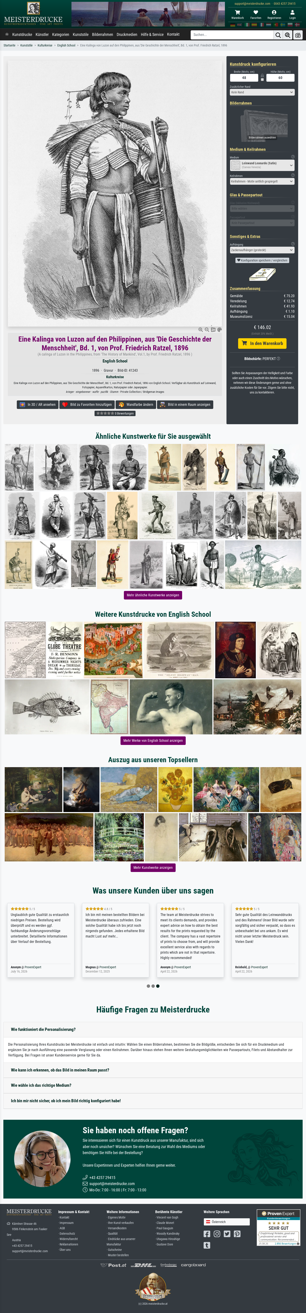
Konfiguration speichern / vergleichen (263, 260)
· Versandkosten (117, 1228)
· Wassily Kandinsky (167, 1234)
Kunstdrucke (22, 34)
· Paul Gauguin (164, 1228)
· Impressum (66, 1223)
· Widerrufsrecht (68, 1239)
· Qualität (112, 1234)
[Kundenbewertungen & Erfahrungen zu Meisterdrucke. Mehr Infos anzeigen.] (278, 1227)
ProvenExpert (33, 967)
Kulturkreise (45, 45)
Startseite (9, 45)
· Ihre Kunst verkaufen (120, 1223)
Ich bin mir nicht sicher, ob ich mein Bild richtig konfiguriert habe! (66, 1100)
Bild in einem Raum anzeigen (187, 404)
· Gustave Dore (164, 1244)
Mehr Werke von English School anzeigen (153, 740)
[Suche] (278, 35)
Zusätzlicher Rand (240, 86)
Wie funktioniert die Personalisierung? (43, 1029)
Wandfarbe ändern (138, 404)
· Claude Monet (164, 1223)
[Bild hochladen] (298, 35)
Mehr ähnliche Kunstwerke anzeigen (153, 595)
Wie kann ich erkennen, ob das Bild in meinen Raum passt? (60, 1070)
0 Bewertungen (124, 413)
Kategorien (60, 34)
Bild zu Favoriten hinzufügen (90, 404)
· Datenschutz (66, 1234)
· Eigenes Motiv (116, 1217)
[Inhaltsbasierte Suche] (287, 35)
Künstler (42, 34)
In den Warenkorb (265, 343)
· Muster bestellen (118, 1255)
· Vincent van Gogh (166, 1217)
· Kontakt (63, 1217)
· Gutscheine (114, 1250)
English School (66, 45)
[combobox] (262, 92)
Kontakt (173, 34)
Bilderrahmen (102, 34)
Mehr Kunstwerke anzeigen (153, 867)
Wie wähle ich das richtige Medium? (41, 1085)
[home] (7, 34)
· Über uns (64, 1250)
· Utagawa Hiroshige (167, 1239)
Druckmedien (127, 34)
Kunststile (80, 34)
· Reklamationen (68, 1244)
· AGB (61, 1228)
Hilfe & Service (152, 34)
